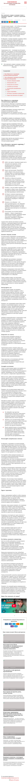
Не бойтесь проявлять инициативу (15, 93)
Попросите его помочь (12, 84)
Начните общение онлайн (13, 80)
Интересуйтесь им (11, 82)
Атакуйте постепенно (12, 86)
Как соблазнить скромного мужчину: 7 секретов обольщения (13, 78)
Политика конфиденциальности (10, 778)
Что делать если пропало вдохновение (11, 670)
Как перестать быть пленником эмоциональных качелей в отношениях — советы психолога (13, 647)
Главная (3, 13)
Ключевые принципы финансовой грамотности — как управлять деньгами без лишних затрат (13, 714)
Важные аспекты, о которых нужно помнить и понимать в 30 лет (13, 758)
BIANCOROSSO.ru (12, 2)
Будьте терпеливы (11, 91)
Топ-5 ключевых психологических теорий (12, 737)
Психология (17, 19)
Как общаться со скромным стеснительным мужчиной (11, 74)
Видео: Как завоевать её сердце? (15, 95)
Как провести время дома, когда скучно (12, 692)
